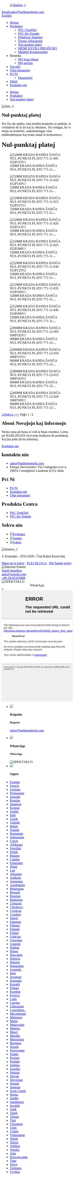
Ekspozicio (25, 77)
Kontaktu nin (18, 85)
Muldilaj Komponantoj (33, 52)
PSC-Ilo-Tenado (28, 33)
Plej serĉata (25, 63)
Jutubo (17, 538)
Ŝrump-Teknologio (30, 41)
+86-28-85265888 (13, 578)
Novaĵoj (15, 66)
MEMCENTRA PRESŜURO (37, 48)
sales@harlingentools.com (27, 463)
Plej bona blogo (28, 59)
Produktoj (16, 26)
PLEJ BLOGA (36, 563)
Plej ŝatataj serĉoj (60, 563)
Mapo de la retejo (13, 563)
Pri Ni (14, 74)
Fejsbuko (19, 534)
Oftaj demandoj (20, 70)
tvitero (17, 542)
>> (17, 414)
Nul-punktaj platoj (30, 44)
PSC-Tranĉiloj (27, 30)
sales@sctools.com (14, 574)
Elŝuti (13, 81)
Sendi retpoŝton (12, 570)
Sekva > (10, 414)
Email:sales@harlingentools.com (23, 12)
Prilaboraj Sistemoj (30, 37)
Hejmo (14, 22)
